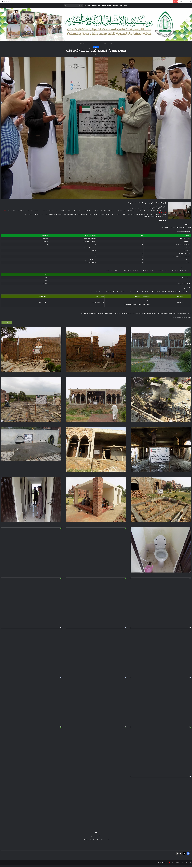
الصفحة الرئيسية (123, 5)
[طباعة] (177, 853)
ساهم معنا (115, 5)
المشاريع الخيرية (96, 5)
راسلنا (88, 5)
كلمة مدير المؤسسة (106, 5)
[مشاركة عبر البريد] (180, 853)
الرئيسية (109, 43)
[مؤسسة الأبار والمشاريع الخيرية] (96, 24)
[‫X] (184, 853)
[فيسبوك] (188, 853)
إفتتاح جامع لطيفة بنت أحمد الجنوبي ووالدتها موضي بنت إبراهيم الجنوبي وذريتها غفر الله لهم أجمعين (151, 1)
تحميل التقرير (6, 322)
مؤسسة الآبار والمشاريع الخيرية (162, 862)
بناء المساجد (103, 43)
